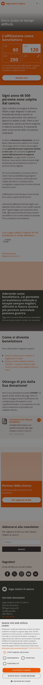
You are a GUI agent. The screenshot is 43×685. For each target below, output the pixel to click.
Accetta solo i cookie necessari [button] (21, 676)
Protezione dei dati (34, 648)
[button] (21, 681)
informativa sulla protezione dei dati (14, 648)
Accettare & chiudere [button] (21, 670)
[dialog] (21, 652)
